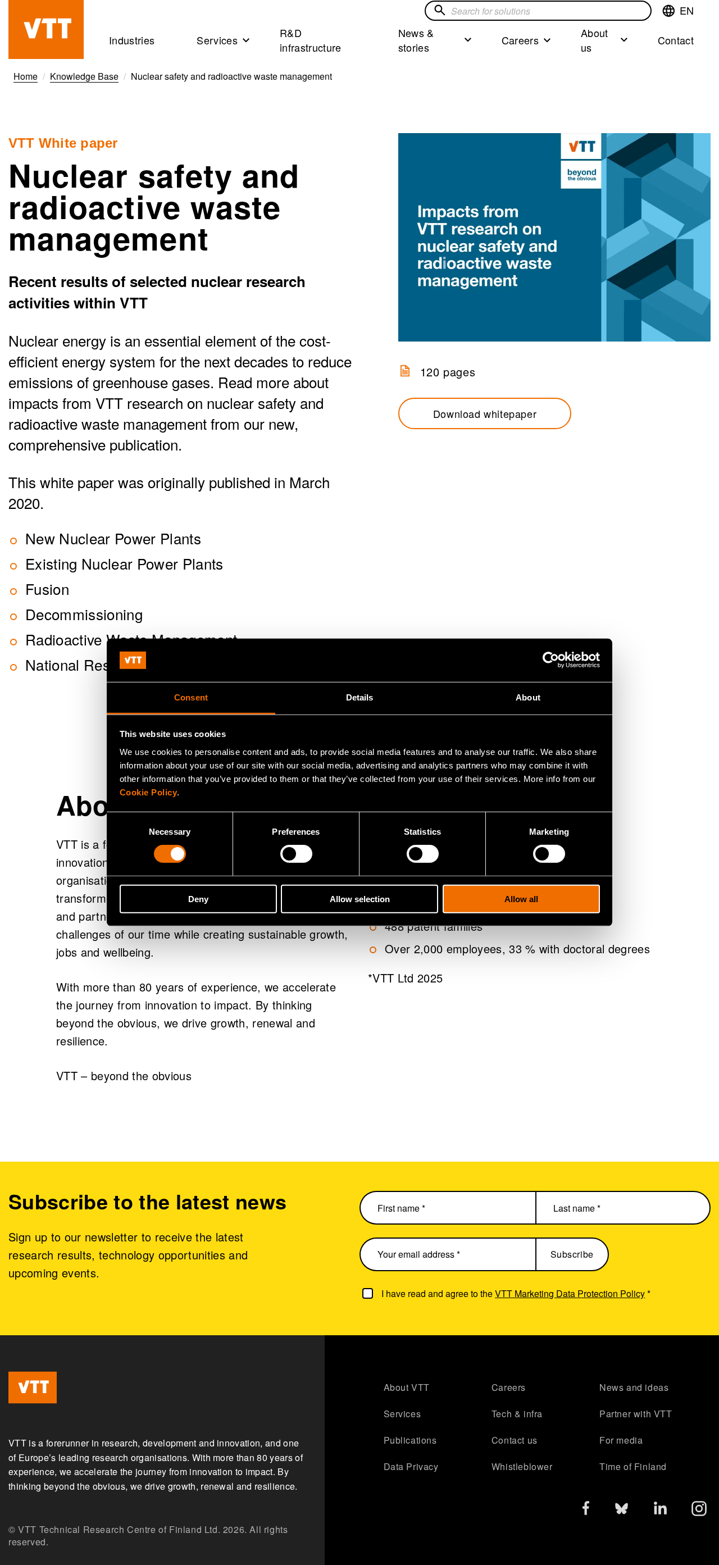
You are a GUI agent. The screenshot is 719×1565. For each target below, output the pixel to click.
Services (217, 40)
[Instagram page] (699, 1511)
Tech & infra (517, 1413)
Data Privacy (411, 1466)
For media (621, 1440)
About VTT (407, 1387)
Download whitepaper (484, 413)
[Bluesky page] (621, 1511)
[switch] (296, 854)
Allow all (521, 898)
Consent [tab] (191, 697)
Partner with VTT (635, 1413)
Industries (131, 40)
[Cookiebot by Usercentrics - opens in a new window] (551, 660)
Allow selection (360, 898)
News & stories (416, 39)
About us (594, 39)
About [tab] (528, 697)
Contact (676, 40)
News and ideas (633, 1387)
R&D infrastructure (311, 39)
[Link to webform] (554, 237)
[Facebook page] (586, 1510)
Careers (520, 40)
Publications (410, 1440)
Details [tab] (360, 697)
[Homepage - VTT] (46, 29)
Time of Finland (633, 1466)
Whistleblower (522, 1466)
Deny (198, 898)
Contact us (515, 1440)
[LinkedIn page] (660, 1510)
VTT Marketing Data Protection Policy (570, 1293)
